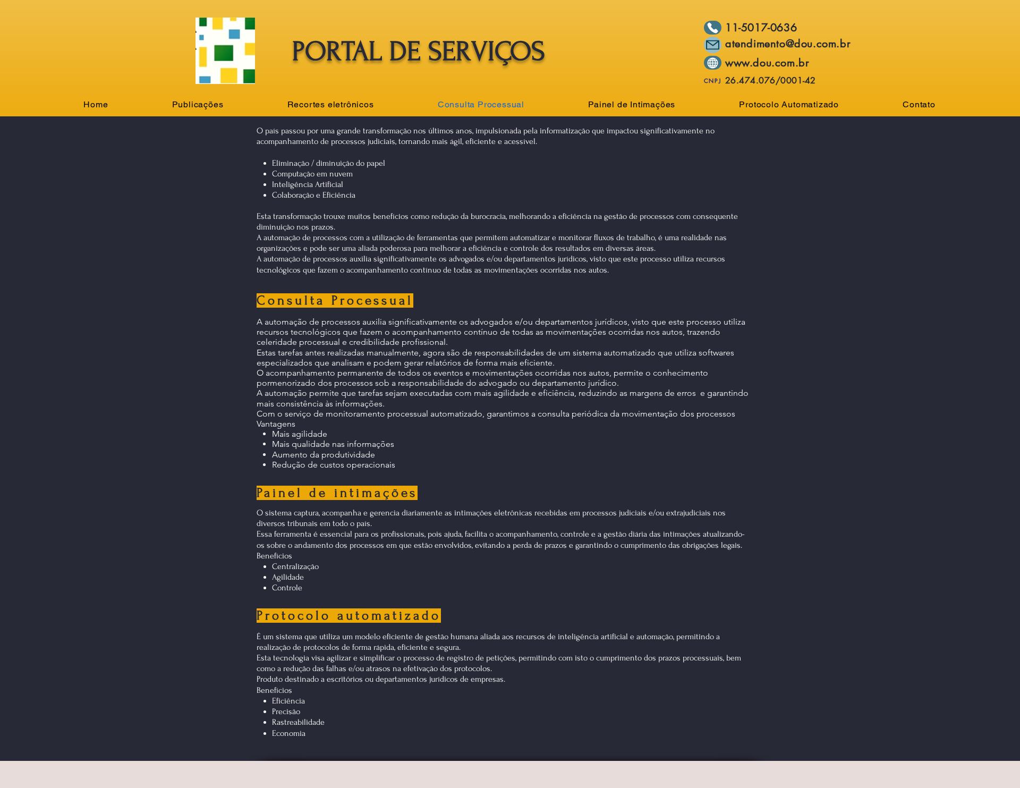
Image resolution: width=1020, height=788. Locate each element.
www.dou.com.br (767, 63)
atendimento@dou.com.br (788, 43)
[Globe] (712, 63)
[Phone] (712, 28)
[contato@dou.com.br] (712, 45)
